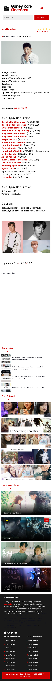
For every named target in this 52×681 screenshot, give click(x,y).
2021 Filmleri (10, 659)
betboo (41, 620)
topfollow (12, 618)
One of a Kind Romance (13, 122)
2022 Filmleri (10, 655)
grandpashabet (30, 620)
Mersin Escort (32, 625)
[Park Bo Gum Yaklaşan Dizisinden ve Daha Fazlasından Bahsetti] (6, 368)
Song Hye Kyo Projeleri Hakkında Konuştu (28, 387)
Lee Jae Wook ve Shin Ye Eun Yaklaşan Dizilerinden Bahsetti (27, 358)
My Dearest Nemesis (11, 127)
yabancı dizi (14, 616)
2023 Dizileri (33, 651)
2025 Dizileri (33, 644)
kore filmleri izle (10, 609)
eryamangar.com (18, 625)
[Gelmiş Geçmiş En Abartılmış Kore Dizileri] (26, 425)
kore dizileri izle (31, 613)
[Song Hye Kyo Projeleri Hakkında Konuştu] (6, 387)
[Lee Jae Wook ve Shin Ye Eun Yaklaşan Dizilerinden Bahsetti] (6, 358)
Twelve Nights (8, 148)
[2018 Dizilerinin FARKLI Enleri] (26, 441)
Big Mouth (8, 538)
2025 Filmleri (10, 644)
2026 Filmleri (10, 641)
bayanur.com (9, 628)
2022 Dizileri (33, 655)
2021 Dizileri (32, 659)
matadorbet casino (11, 623)
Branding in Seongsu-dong (15, 130)
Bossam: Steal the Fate (13, 142)
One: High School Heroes (13, 125)
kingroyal (32, 618)
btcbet (40, 618)
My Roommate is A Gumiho (15, 564)
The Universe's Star (11, 162)
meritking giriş (21, 618)
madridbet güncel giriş (13, 620)
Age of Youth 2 (8, 157)
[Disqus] (26, 309)
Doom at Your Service (13, 513)
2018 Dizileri (32, 669)
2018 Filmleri (10, 669)
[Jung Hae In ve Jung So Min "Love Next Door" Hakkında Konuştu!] (6, 377)
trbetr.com (35, 623)
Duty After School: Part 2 (13, 133)
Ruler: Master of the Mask (14, 159)
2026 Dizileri (33, 641)
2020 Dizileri (33, 662)
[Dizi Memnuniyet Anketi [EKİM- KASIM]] (26, 456)
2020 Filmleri (10, 662)
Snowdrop (8, 589)
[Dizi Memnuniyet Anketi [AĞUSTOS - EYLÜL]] (26, 472)
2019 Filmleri (10, 666)
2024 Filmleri (10, 648)
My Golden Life (8, 154)
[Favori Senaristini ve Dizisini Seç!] (26, 409)
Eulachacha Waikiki (11, 151)
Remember (7, 177)
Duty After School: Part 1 (13, 136)
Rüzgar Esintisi (9, 36)
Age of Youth (8, 168)
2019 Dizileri (32, 666)
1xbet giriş (25, 623)
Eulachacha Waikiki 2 (12, 145)
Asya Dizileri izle (27, 616)
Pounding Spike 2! (10, 165)
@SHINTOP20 (20, 108)
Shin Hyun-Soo (8, 273)
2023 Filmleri (10, 651)
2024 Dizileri (33, 648)
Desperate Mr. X (9, 139)
